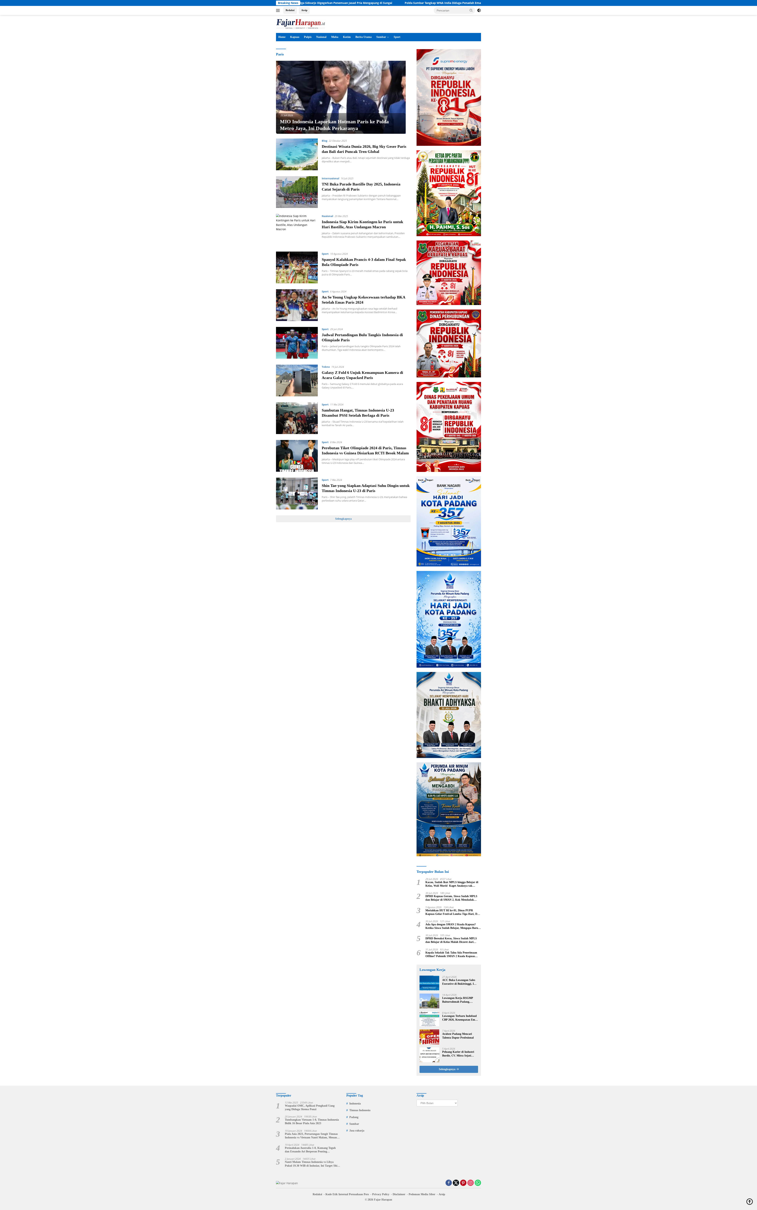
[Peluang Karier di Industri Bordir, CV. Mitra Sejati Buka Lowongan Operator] (429, 1054)
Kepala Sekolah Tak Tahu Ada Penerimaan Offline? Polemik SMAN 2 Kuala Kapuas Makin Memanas (451, 954)
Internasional (330, 178)
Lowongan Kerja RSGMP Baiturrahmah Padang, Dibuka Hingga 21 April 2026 (459, 1000)
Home (281, 37)
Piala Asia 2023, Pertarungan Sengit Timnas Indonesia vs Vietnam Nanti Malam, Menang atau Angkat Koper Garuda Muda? (311, 1135)
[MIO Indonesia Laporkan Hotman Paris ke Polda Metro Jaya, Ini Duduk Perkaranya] (341, 97)
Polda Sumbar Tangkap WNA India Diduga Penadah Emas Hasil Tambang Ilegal (351, 3)
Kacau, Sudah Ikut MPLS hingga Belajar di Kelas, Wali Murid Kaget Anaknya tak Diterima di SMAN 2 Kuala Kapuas (451, 884)
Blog (324, 140)
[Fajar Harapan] (300, 23)
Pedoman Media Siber (422, 1194)
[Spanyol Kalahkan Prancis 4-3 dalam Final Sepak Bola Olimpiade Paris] (297, 267)
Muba (334, 37)
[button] (471, 10)
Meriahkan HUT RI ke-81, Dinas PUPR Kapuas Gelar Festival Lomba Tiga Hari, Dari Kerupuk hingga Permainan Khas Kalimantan (453, 912)
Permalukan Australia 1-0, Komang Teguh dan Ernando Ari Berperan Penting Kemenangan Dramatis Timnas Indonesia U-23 (311, 1149)
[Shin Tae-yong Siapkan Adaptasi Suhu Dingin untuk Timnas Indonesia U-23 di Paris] (297, 493)
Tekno (326, 367)
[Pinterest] (463, 1183)
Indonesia (355, 1103)
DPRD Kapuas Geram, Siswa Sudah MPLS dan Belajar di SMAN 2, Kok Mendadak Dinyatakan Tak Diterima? (451, 898)
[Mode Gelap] (479, 10)
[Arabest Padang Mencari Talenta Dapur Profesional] (429, 1036)
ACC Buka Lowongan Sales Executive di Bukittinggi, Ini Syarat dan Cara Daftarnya (459, 982)
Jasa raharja (356, 1130)
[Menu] (278, 10)
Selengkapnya (343, 518)
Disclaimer (399, 1194)
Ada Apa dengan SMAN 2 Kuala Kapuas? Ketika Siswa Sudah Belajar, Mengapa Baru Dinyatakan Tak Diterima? (451, 926)
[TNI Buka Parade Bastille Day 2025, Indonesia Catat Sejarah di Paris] (297, 192)
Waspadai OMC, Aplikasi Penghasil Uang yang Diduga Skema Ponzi (310, 1107)
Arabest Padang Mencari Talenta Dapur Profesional (458, 1035)
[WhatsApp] (478, 1183)
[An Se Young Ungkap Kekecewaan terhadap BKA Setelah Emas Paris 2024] (297, 305)
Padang (353, 1117)
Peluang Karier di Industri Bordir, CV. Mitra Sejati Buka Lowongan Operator (458, 1053)
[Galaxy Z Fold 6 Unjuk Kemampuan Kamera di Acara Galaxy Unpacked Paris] (297, 380)
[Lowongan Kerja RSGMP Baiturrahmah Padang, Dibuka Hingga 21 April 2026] (429, 1001)
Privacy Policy (380, 1194)
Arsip (304, 10)
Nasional (321, 37)
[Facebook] (449, 1183)
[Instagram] (470, 1183)
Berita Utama (363, 37)
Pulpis (307, 37)
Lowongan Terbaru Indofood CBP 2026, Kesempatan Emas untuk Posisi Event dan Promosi (459, 1017)
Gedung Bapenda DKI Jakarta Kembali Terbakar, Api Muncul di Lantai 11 (465, 3)
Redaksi (290, 10)
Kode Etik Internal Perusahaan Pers (347, 1194)
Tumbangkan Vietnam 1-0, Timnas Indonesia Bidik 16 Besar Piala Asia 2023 (312, 1121)
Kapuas (294, 37)
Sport (397, 37)
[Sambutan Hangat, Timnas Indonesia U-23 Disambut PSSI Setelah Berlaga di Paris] (297, 418)
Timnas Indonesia (359, 1110)
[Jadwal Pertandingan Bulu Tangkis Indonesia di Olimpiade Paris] (297, 343)
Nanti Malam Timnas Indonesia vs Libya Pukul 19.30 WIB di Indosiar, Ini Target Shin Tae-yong (312, 1163)
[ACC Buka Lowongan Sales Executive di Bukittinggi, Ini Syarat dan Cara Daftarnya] (429, 983)
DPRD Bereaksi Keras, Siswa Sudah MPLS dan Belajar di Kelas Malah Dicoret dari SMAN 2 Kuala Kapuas (451, 940)
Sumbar (381, 37)
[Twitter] (456, 1183)
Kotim (347, 37)
